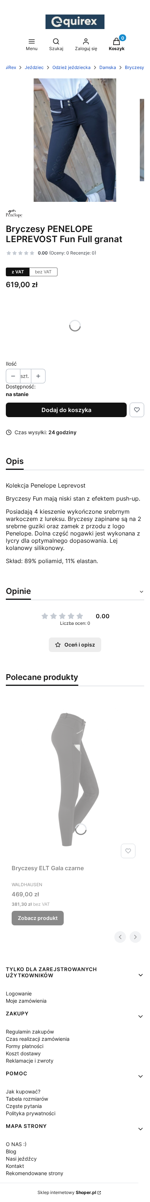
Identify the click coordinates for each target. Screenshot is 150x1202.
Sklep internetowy (67, 1192)
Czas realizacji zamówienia (38, 1039)
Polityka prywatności (30, 1113)
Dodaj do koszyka (66, 409)
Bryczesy (134, 67)
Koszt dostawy (23, 1053)
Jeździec (34, 67)
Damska (107, 67)
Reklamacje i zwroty (30, 1061)
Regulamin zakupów (30, 1031)
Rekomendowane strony (34, 1173)
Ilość (11, 363)
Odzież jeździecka (71, 67)
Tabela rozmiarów (27, 1099)
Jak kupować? (23, 1091)
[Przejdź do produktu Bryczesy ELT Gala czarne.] (75, 779)
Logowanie (19, 993)
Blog (11, 1151)
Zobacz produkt (38, 918)
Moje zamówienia (26, 1001)
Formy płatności (24, 1046)
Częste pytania (24, 1106)
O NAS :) (16, 1144)
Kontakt (15, 1166)
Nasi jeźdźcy (21, 1159)
